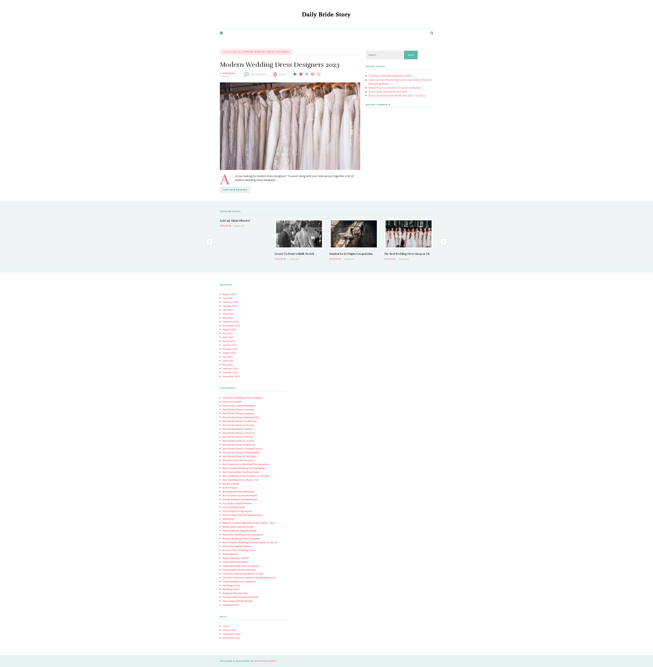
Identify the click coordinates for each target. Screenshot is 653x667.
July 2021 (227, 356)
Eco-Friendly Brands (233, 507)
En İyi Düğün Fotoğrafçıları (237, 511)
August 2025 (229, 294)
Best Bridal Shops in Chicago (238, 425)
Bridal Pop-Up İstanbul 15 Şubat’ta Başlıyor (395, 88)
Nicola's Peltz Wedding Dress (239, 550)
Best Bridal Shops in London (238, 440)
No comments (258, 74)
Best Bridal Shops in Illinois (237, 436)
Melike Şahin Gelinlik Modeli (238, 526)
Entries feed (229, 630)
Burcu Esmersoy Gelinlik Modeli (239, 495)
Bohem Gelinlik (230, 483)
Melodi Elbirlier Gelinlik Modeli (239, 530)
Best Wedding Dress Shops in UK (240, 479)
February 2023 (230, 321)
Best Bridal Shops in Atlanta (238, 413)
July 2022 (227, 333)
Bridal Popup (229, 487)
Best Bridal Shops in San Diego (239, 456)
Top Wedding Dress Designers (239, 581)
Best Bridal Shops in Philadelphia (240, 452)
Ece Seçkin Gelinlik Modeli (236, 503)
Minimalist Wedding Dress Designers (243, 534)
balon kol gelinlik (232, 401)
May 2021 (227, 364)
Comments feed (231, 634)
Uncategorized (231, 585)
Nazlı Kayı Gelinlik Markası (237, 546)
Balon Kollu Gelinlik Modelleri (238, 405)
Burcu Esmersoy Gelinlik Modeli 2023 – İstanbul (397, 95)
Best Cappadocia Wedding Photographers (246, 464)
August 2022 (229, 329)
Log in (225, 626)
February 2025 (230, 302)
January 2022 (229, 345)
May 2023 (227, 317)
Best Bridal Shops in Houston (238, 433)
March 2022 (228, 341)
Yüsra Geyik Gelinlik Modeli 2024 (388, 91)
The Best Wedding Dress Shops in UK (407, 253)
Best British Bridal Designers (238, 460)
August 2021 (229, 352)
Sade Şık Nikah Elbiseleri (235, 220)
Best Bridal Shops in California (239, 421)
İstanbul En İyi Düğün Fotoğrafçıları (351, 253)
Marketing (228, 519)
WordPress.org (231, 637)
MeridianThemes (265, 661)
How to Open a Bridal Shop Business (242, 515)
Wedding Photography (235, 593)
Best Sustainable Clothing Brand (240, 472)
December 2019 (231, 376)
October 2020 (230, 372)
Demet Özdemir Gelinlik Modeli (294, 253)
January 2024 (229, 306)
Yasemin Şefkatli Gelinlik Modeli (240, 597)
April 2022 (227, 337)
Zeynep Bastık (230, 605)
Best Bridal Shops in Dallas (237, 429)
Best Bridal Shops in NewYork (238, 444)
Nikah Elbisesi (230, 554)
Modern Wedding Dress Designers (241, 538)
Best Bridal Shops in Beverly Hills (240, 417)
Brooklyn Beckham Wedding (238, 491)
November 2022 (231, 325)
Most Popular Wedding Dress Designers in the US (250, 542)
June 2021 (228, 360)
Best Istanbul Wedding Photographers (244, 468)
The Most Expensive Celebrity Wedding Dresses (248, 577)
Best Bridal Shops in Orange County (242, 448)
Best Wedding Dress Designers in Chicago (245, 476)
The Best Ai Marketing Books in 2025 (390, 76)
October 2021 (230, 349)
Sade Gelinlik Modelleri (235, 562)
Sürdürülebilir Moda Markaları (239, 569)
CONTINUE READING (235, 189)
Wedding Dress (230, 589)
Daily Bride (229, 73)
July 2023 (227, 309)
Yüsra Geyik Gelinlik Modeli (237, 601)
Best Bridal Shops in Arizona (238, 409)
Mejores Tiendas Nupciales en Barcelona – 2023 (248, 522)
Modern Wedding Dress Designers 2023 (279, 65)
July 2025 (227, 298)
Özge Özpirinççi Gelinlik (235, 558)
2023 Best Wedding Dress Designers (242, 397)
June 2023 (228, 313)
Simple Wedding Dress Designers (240, 565)
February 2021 (230, 368)
